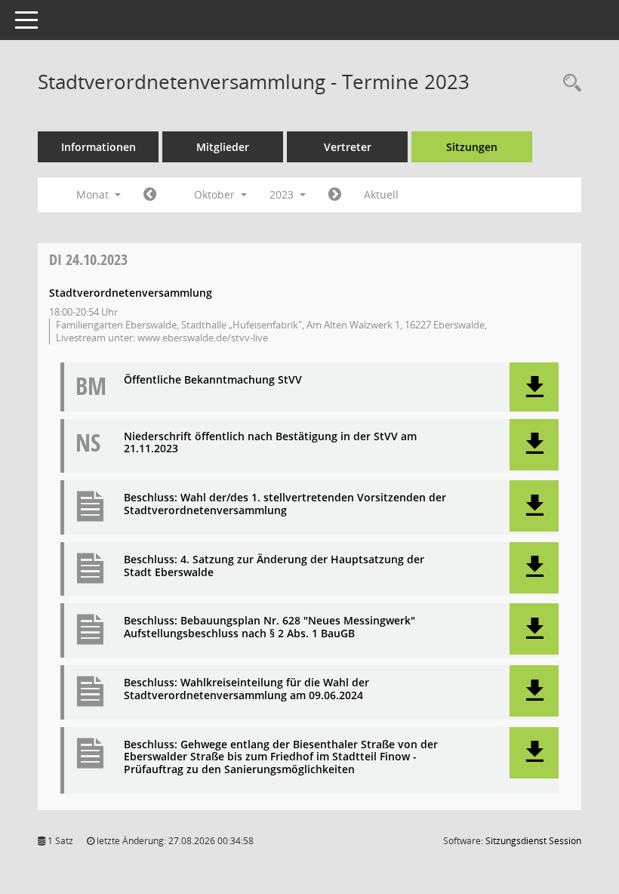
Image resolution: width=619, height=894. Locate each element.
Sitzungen (471, 147)
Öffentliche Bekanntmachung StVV (213, 380)
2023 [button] (283, 194)
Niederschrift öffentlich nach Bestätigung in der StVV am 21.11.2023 (270, 443)
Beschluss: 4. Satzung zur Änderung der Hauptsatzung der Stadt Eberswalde (274, 566)
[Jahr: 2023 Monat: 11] (335, 194)
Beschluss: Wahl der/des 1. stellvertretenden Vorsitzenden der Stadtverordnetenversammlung (285, 504)
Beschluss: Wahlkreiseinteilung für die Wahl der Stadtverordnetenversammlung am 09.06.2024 (246, 689)
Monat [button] (94, 194)
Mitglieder (222, 147)
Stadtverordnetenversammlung (130, 292)
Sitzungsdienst (533, 840)
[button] (534, 387)
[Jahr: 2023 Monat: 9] (150, 194)
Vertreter (347, 147)
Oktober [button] (216, 194)
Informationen (98, 147)
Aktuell (381, 194)
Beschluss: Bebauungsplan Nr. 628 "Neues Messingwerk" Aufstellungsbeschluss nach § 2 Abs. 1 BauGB (269, 627)
